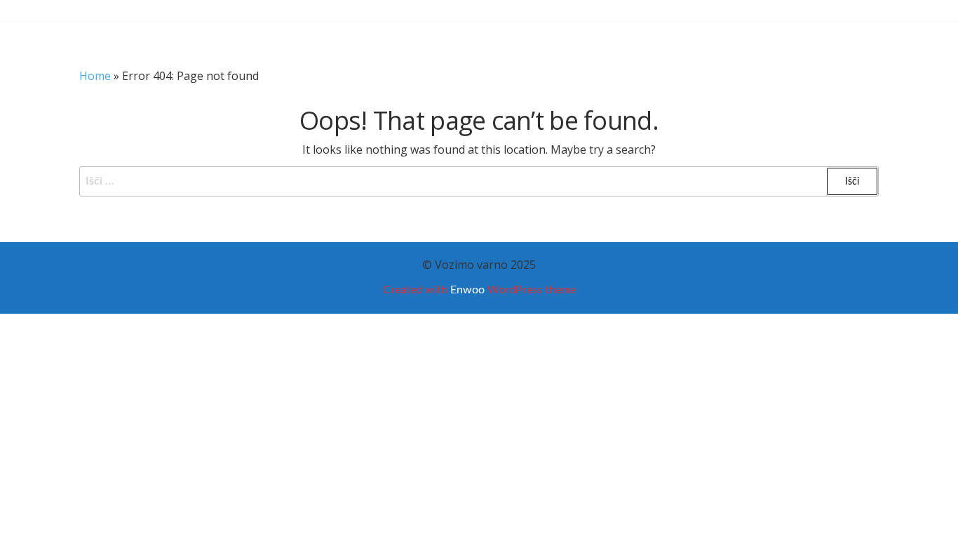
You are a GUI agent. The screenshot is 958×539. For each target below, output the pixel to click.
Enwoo (467, 289)
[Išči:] (479, 181)
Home (95, 76)
